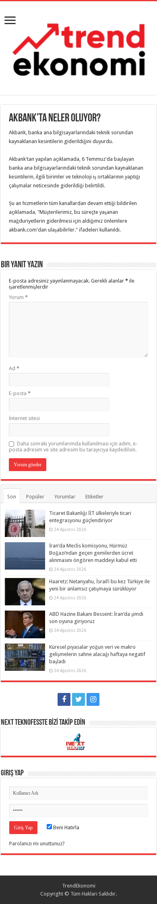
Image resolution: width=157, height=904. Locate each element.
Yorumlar (64, 497)
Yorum (18, 297)
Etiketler (94, 497)
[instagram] (93, 699)
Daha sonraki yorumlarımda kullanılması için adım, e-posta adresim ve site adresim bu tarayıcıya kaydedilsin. (73, 447)
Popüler (35, 497)
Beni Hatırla (65, 827)
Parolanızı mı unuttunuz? (37, 843)
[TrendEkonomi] (78, 46)
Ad (14, 368)
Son (11, 497)
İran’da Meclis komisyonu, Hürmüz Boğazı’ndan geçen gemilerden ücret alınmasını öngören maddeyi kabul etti (93, 553)
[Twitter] (78, 699)
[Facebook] (64, 699)
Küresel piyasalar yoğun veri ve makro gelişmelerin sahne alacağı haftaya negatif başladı (97, 654)
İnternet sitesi (24, 418)
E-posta (20, 393)
